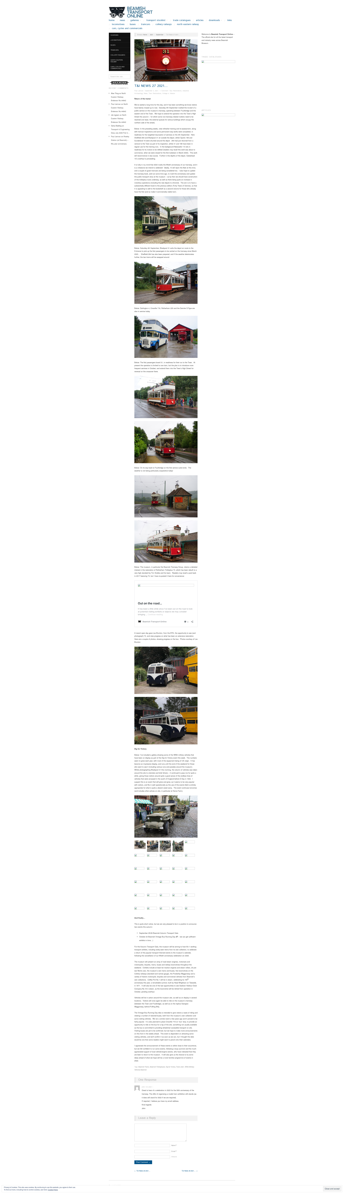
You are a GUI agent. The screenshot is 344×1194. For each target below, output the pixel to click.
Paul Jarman (116, 104)
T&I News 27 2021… (151, 85)
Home (111, 20)
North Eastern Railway (188, 24)
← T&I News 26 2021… (142, 1171)
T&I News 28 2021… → (190, 1171)
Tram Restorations (155, 93)
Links (229, 20)
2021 (151, 34)
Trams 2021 (180, 1067)
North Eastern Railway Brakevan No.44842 (118, 97)
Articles (199, 20)
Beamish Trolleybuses (157, 1067)
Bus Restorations (176, 91)
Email (173, 1151)
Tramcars (145, 24)
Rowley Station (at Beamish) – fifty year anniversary (120, 140)
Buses (133, 24)
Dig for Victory (170, 1067)
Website (174, 1157)
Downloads (214, 20)
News (122, 20)
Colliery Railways (163, 24)
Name (173, 1145)
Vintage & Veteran (168, 93)
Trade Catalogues (182, 20)
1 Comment (164, 91)
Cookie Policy (53, 1189)
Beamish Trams (143, 1067)
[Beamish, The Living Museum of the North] (119, 83)
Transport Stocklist (155, 20)
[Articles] (218, 118)
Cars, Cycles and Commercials (127, 28)
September (159, 34)
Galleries (134, 20)
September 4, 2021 (151, 91)
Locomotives (118, 24)
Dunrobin (114, 35)
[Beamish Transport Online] (136, 12)
